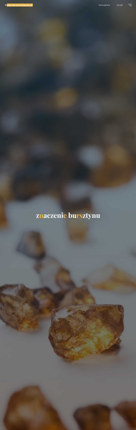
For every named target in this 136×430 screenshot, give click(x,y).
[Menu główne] (130, 5)
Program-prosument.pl (18, 5)
